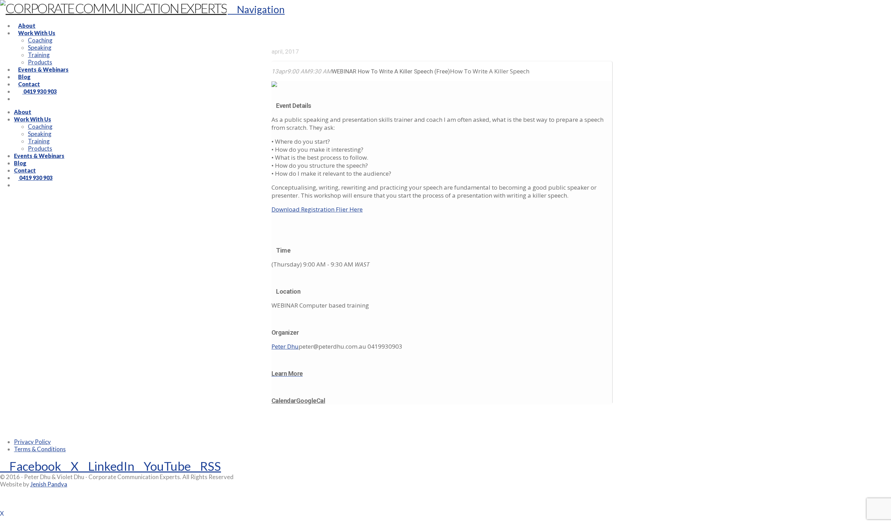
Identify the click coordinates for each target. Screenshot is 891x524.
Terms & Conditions (40, 449)
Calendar (283, 400)
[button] (256, 9)
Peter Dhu (285, 346)
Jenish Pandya (48, 484)
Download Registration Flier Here (317, 209)
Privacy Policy (32, 441)
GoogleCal (310, 400)
